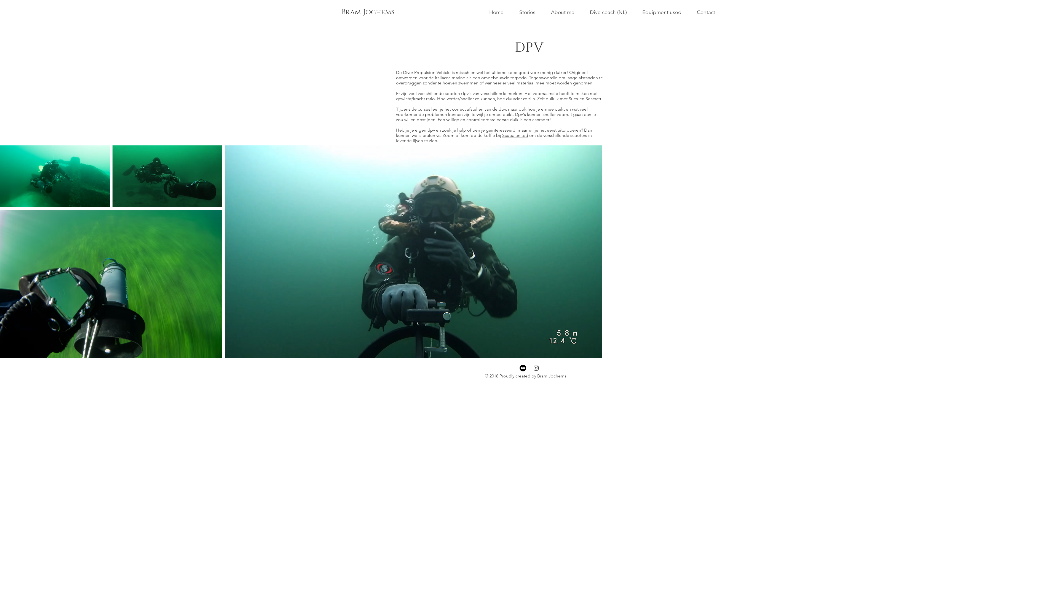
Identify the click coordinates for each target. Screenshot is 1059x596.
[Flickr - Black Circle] (523, 368)
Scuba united (515, 135)
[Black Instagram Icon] (536, 368)
